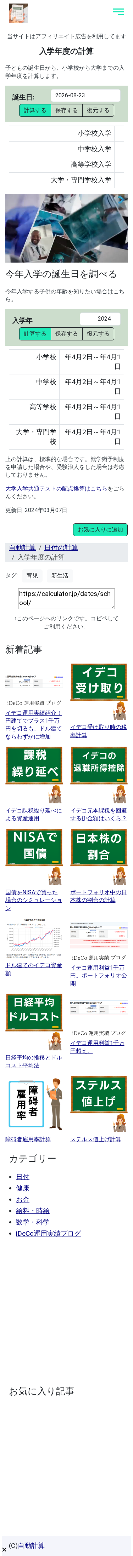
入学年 (22, 320)
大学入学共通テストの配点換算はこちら (56, 488)
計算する (35, 110)
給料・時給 (33, 1211)
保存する (66, 110)
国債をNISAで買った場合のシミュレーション (33, 900)
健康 (22, 1188)
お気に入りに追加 (100, 529)
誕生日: (23, 97)
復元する (98, 110)
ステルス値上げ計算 (95, 1139)
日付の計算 (61, 548)
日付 (22, 1177)
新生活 (59, 575)
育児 (32, 575)
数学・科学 (33, 1222)
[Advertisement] (66, 1311)
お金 (22, 1199)
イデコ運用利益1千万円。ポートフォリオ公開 (98, 975)
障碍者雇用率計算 (28, 1139)
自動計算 (22, 548)
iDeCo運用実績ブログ (48, 1233)
